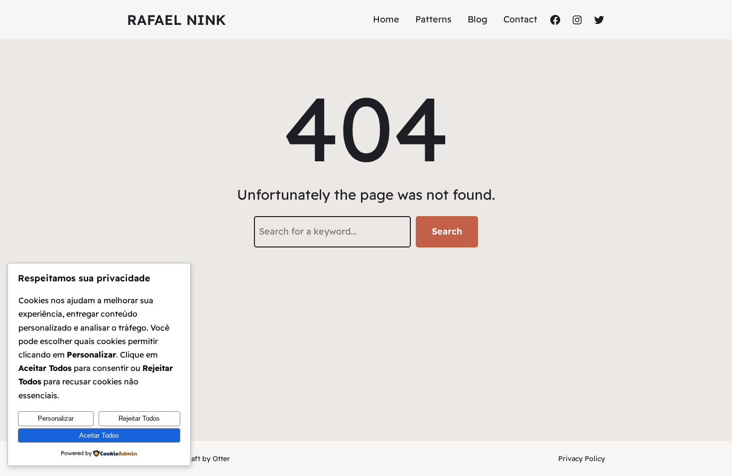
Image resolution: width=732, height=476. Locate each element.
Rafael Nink (176, 19)
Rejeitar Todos (139, 418)
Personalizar (56, 418)
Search (447, 231)
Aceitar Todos (99, 435)
